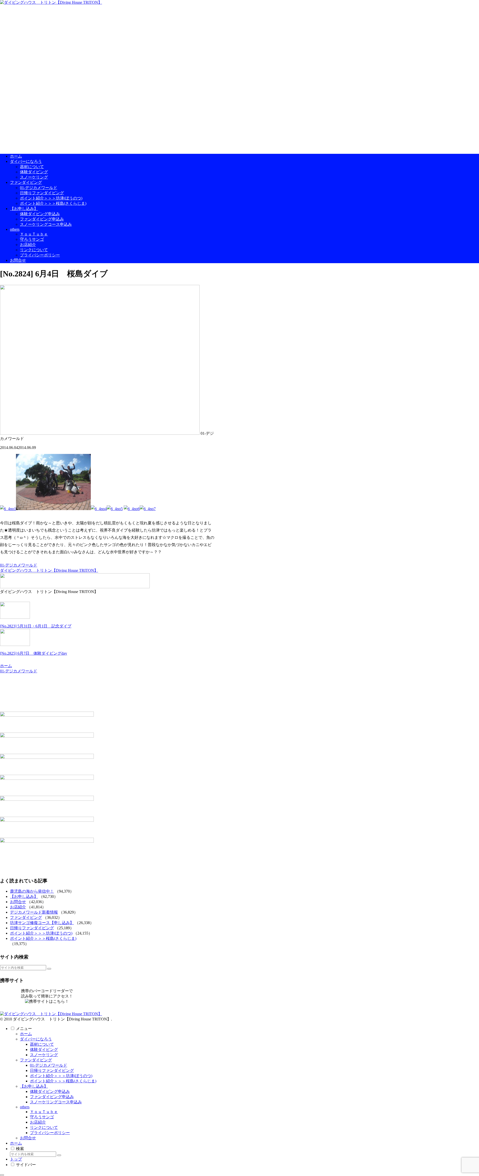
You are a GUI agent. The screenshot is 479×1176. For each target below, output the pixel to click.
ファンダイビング (26, 917)
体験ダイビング (44, 1049)
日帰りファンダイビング (32, 928)
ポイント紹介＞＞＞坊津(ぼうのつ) (41, 933)
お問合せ (18, 902)
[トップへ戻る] (2, 1175)
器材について (42, 1044)
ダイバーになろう (36, 1039)
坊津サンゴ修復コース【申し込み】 (42, 923)
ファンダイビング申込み (52, 1097)
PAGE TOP (465, 1135)
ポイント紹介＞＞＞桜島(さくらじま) (43, 938)
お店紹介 (18, 907)
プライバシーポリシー (50, 1133)
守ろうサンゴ (42, 1117)
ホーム (26, 1034)
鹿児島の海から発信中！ (32, 891)
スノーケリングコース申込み (56, 1102)
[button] (49, 969)
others (24, 1107)
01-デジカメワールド (18, 565)
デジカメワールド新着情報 (34, 912)
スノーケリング (44, 1055)
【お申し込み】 (24, 896)
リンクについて (44, 1127)
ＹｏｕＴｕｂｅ (44, 1112)
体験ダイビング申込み (50, 1091)
